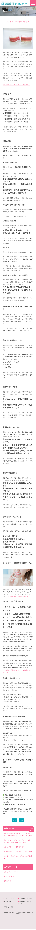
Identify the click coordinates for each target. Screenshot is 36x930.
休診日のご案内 (9, 876)
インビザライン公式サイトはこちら (19, 596)
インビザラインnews (11, 872)
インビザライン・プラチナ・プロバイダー (18, 851)
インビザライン (8, 898)
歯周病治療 (7, 901)
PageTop (31, 829)
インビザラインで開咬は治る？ (14, 847)
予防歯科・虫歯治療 (25, 898)
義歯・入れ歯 (8, 907)
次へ (21, 820)
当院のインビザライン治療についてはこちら (16, 85)
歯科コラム (7, 881)
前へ (14, 820)
